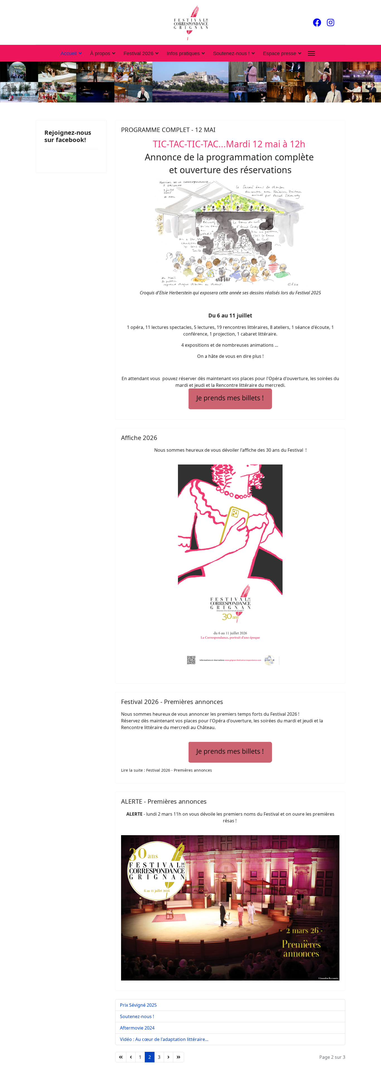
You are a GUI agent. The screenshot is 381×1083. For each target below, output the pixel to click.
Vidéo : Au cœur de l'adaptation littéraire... (164, 1039)
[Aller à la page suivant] (168, 1057)
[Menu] (311, 53)
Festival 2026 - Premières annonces (172, 701)
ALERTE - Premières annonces (164, 801)
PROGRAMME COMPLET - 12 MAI (168, 129)
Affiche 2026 (139, 437)
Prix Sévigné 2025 (138, 1005)
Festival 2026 (138, 53)
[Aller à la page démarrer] (120, 1057)
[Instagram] (330, 22)
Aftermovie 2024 (137, 1028)
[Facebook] (317, 22)
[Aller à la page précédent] (131, 1057)
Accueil (69, 53)
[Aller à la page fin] (178, 1057)
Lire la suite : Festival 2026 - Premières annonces (166, 770)
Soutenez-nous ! (231, 53)
